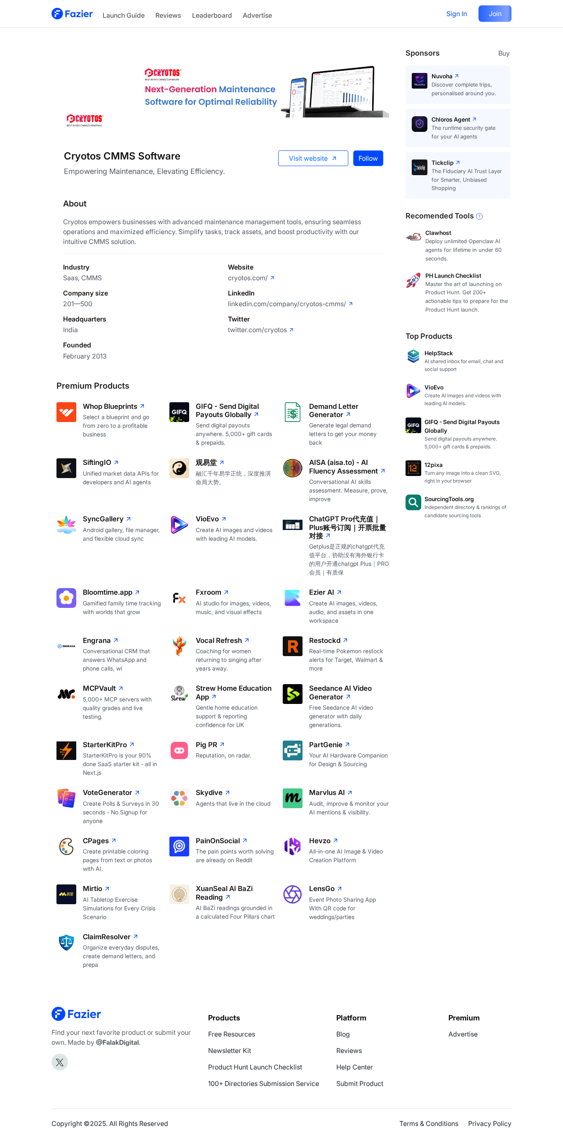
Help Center (354, 1067)
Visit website (308, 158)
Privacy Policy (489, 1123)
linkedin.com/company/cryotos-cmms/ (287, 304)
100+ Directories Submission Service (263, 1083)
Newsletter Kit (229, 1050)
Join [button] (495, 13)
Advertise (257, 15)
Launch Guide (124, 15)
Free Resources (231, 1034)
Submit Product (359, 1083)
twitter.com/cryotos (257, 330)
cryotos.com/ (248, 278)
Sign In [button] (456, 13)
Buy (504, 53)
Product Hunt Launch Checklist (255, 1067)
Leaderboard (212, 15)
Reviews (168, 15)
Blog (343, 1034)
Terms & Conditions (428, 1123)
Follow (368, 158)
